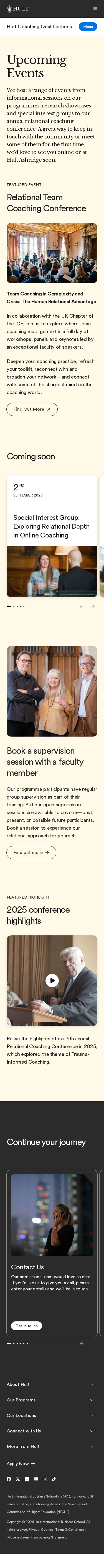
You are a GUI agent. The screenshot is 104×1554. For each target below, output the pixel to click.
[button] (32, 409)
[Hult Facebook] (10, 1479)
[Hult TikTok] (53, 1479)
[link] (39, 26)
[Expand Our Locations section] (91, 1415)
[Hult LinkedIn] (27, 1479)
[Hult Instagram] (44, 1479)
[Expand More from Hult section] (91, 1446)
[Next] (92, 606)
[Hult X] (17, 1479)
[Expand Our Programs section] (91, 1400)
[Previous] (81, 606)
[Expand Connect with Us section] (91, 1431)
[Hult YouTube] (36, 1479)
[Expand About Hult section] (91, 1384)
